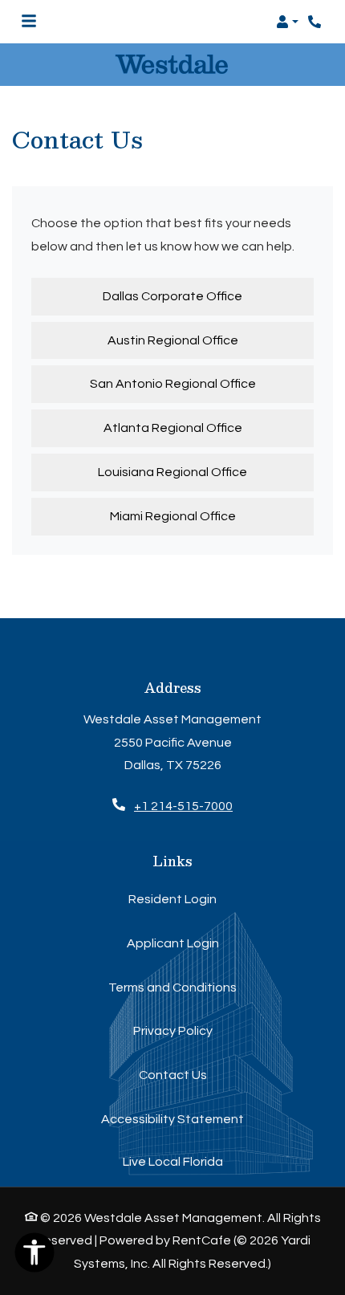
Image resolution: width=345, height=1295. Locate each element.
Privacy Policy (173, 1030)
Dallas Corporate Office (172, 296)
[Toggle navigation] (29, 21)
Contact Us (173, 1075)
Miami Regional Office (173, 516)
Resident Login (172, 899)
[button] (287, 21)
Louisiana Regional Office (172, 472)
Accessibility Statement (172, 1119)
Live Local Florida (173, 1161)
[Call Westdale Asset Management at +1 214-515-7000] (316, 21)
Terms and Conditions (172, 987)
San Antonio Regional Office (173, 383)
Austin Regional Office (173, 340)
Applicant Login (173, 943)
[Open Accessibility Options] (34, 1256)
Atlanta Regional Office (173, 427)
